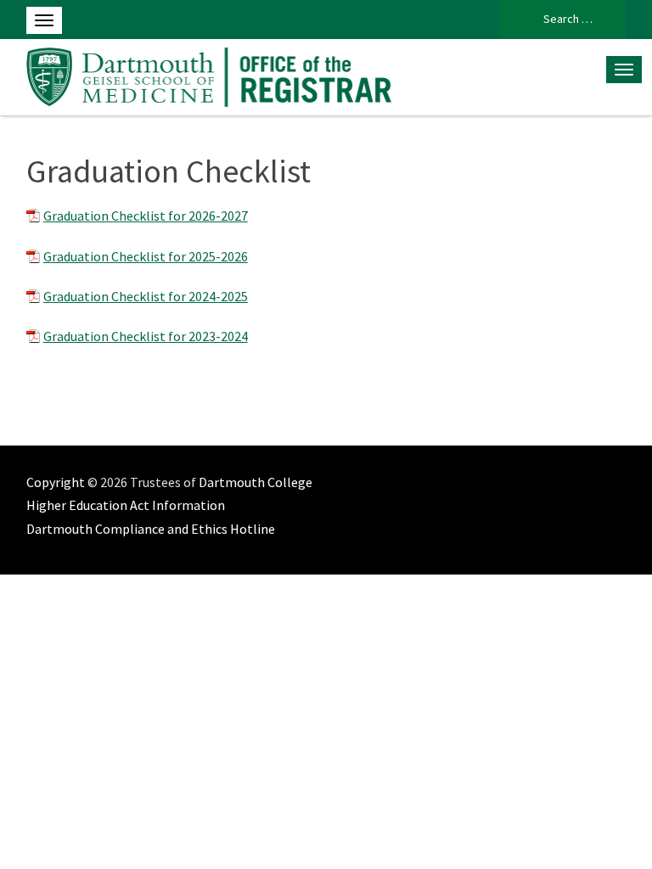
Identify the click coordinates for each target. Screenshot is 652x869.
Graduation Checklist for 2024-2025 (145, 296)
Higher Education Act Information (125, 504)
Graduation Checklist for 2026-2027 (145, 215)
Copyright (55, 482)
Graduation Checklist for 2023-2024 (145, 336)
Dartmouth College (255, 482)
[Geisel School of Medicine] (208, 75)
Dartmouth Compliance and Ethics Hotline (150, 528)
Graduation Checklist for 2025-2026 (145, 256)
